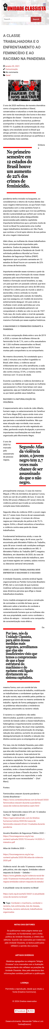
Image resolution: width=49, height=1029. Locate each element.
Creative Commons (26, 992)
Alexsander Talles (30, 1021)
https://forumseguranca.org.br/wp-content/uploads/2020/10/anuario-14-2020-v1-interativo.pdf (24, 839)
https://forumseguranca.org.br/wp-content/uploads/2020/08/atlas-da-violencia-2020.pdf (23, 857)
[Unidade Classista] (24, 6)
